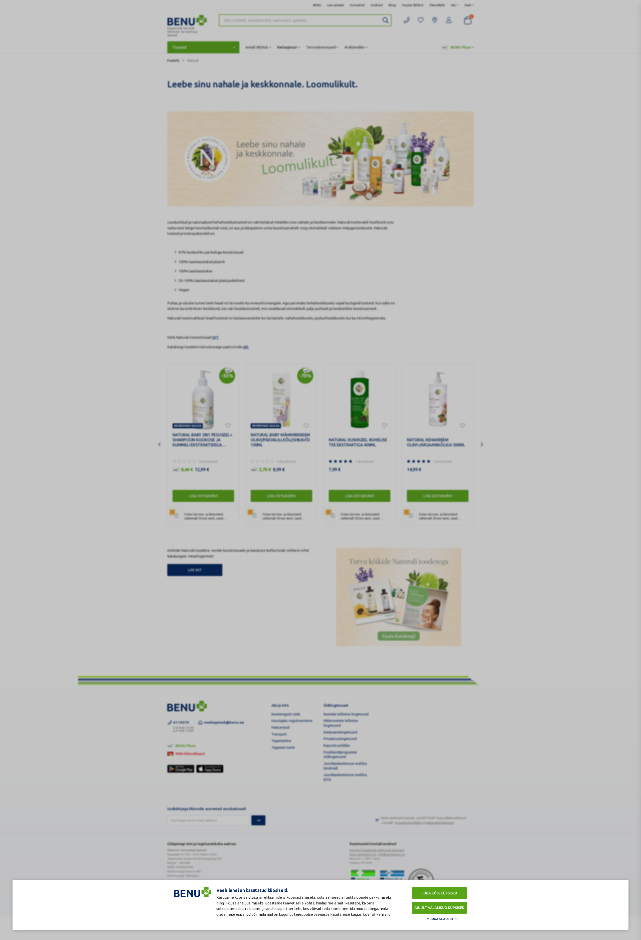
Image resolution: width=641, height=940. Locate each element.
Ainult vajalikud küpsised (439, 908)
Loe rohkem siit (376, 914)
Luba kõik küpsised (439, 893)
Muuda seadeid (439, 918)
